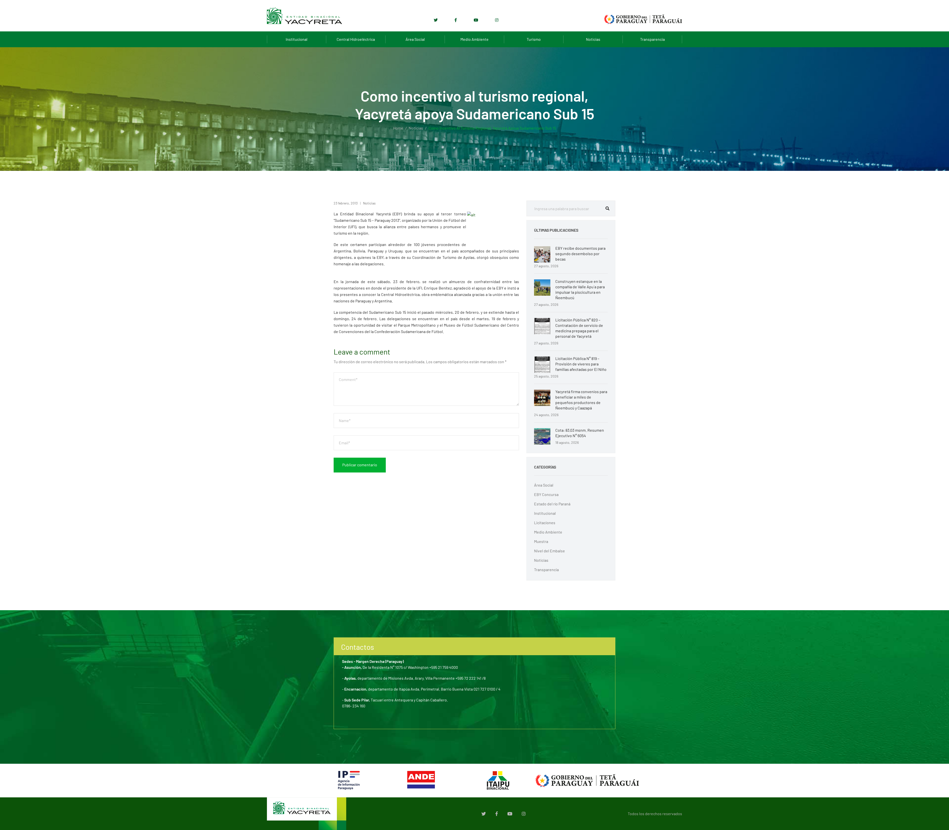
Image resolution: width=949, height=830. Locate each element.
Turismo (534, 39)
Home (398, 128)
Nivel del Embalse (549, 550)
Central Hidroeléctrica (356, 39)
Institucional (296, 39)
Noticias (593, 39)
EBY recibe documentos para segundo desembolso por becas (580, 253)
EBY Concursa (546, 494)
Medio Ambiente (474, 39)
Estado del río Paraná (552, 503)
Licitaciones (544, 522)
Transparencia (652, 39)
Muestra (541, 541)
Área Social (415, 39)
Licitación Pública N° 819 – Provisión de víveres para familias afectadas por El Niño (580, 364)
